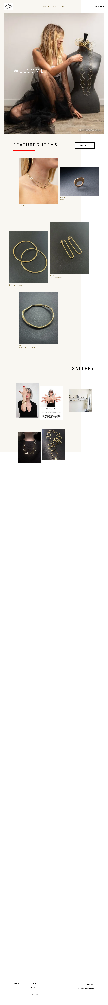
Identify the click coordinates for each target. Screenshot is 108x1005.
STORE (54, 6)
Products (46, 6)
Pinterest (33, 991)
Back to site (34, 994)
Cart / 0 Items (99, 6)
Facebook (34, 987)
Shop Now (84, 145)
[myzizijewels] (8, 6)
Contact (62, 6)
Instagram (34, 983)
